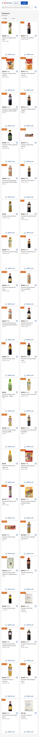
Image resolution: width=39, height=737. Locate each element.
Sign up (16, 3)
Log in (24, 3)
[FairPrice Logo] (8, 3)
